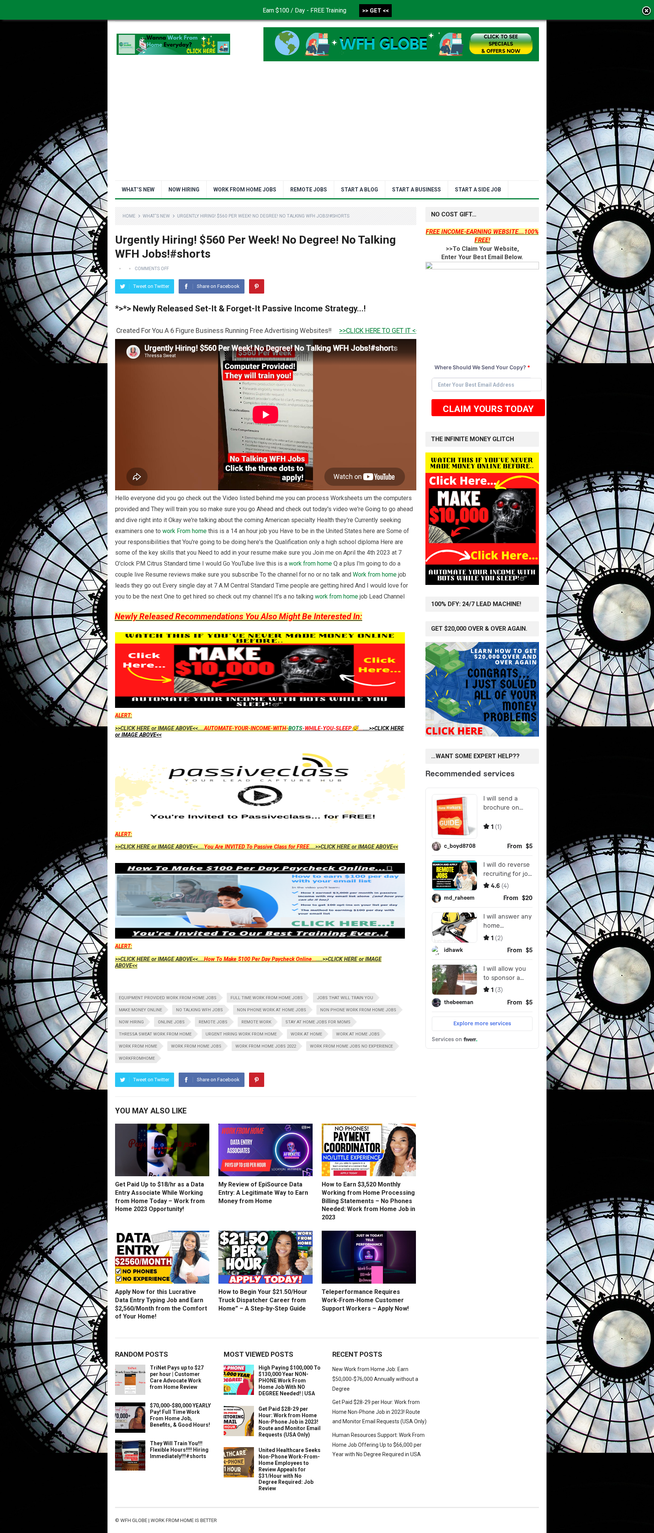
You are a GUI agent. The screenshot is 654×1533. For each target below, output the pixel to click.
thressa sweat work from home (155, 1034)
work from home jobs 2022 (265, 1046)
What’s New (138, 190)
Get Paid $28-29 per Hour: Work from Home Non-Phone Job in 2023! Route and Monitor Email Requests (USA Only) (289, 1421)
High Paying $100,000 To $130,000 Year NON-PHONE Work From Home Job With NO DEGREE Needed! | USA (289, 1380)
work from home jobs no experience (351, 1046)
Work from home (375, 574)
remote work (256, 1022)
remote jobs (213, 1022)
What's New (156, 216)
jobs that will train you (345, 997)
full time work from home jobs (266, 997)
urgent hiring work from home (241, 1034)
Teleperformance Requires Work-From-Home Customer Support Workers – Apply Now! (365, 1300)
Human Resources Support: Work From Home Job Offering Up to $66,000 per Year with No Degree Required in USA (378, 1444)
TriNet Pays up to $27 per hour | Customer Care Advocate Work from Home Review (177, 1377)
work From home (184, 531)
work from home (310, 563)
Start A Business (416, 190)
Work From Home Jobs (244, 190)
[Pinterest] (256, 286)
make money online (140, 1009)
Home (129, 216)
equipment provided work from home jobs (167, 997)
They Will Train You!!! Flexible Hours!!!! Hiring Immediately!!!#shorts (179, 1449)
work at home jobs (358, 1034)
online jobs (171, 1022)
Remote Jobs (308, 190)
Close (646, 11)
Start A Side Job (478, 190)
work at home (306, 1034)
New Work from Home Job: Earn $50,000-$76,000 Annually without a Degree (375, 1379)
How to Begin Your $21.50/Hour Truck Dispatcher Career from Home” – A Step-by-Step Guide (262, 1300)
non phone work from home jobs (358, 1009)
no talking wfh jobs (199, 1009)
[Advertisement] (327, 124)
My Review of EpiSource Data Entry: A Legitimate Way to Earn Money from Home (263, 1192)
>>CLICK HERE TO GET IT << (270, 330)
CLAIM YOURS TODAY (488, 409)
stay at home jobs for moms (317, 1022)
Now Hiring (183, 190)
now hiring (131, 1022)
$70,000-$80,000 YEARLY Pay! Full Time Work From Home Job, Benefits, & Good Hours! (180, 1414)
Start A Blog (359, 190)
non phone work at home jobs (271, 1009)
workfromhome (137, 1058)
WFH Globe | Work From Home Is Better (168, 1520)
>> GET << (375, 10)
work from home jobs (196, 1046)
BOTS (295, 728)
